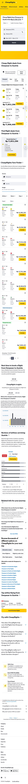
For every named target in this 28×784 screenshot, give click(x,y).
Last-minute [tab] (16, 80)
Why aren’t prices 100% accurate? (11, 711)
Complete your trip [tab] (18, 549)
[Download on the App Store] (14, 770)
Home (10, 717)
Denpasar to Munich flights (8, 586)
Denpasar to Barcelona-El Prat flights (11, 584)
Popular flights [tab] (18, 557)
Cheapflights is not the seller (9, 706)
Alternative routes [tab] (6, 549)
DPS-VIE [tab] (14, 379)
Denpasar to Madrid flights (8, 588)
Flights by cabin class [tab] (18, 553)
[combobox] (15, 177)
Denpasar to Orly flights (8, 568)
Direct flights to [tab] (6, 553)
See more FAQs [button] (14, 533)
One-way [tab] (23, 80)
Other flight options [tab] (7, 557)
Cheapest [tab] (4, 79)
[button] (2, 2)
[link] (11, 154)
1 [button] (12, 358)
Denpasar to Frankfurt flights (9, 573)
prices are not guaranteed (11, 701)
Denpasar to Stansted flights (9, 579)
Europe (15, 717)
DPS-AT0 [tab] (11, 393)
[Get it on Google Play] (5, 770)
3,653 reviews (12, 456)
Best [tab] (11, 79)
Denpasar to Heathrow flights (9, 575)
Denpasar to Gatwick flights (9, 577)
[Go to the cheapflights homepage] (11, 2)
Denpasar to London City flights (9, 582)
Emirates (11, 451)
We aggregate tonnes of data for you (11, 709)
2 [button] (15, 358)
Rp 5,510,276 (16, 19)
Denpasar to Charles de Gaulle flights (11, 571)
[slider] (26, 191)
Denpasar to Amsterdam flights (9, 566)
